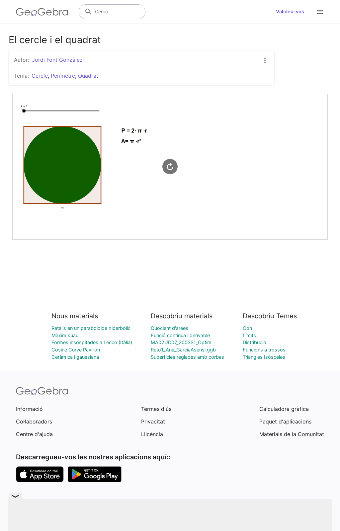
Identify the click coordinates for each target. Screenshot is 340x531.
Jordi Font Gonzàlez (57, 59)
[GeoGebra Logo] (42, 12)
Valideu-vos (290, 12)
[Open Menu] (320, 12)
